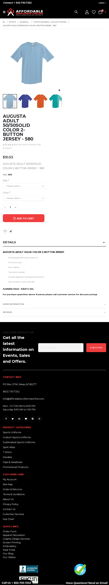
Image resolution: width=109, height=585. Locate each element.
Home (4, 22)
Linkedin (19, 419)
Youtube (26, 419)
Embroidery (9, 546)
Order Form (9, 531)
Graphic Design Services (16, 539)
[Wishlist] (94, 12)
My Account (10, 479)
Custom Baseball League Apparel (50, 22)
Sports (12, 22)
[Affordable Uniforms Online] (25, 12)
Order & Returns (12, 489)
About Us (8, 499)
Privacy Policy (10, 504)
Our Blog (8, 553)
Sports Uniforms (12, 432)
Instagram (39, 419)
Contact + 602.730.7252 (17, 2)
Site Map (8, 484)
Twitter (12, 419)
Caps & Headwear (13, 462)
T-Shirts (7, 452)
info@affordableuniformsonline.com (23, 398)
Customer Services (13, 514)
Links (101, 3)
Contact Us (9, 509)
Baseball (24, 22)
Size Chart (8, 519)
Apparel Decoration (14, 535)
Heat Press (9, 550)
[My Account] (87, 12)
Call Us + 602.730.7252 (16, 582)
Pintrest (32, 419)
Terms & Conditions (14, 494)
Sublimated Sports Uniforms (19, 442)
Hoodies (7, 457)
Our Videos (9, 557)
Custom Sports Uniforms (17, 437)
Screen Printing (12, 542)
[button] (59, 90)
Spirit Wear (9, 447)
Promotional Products (15, 467)
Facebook (6, 419)
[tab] (54, 242)
